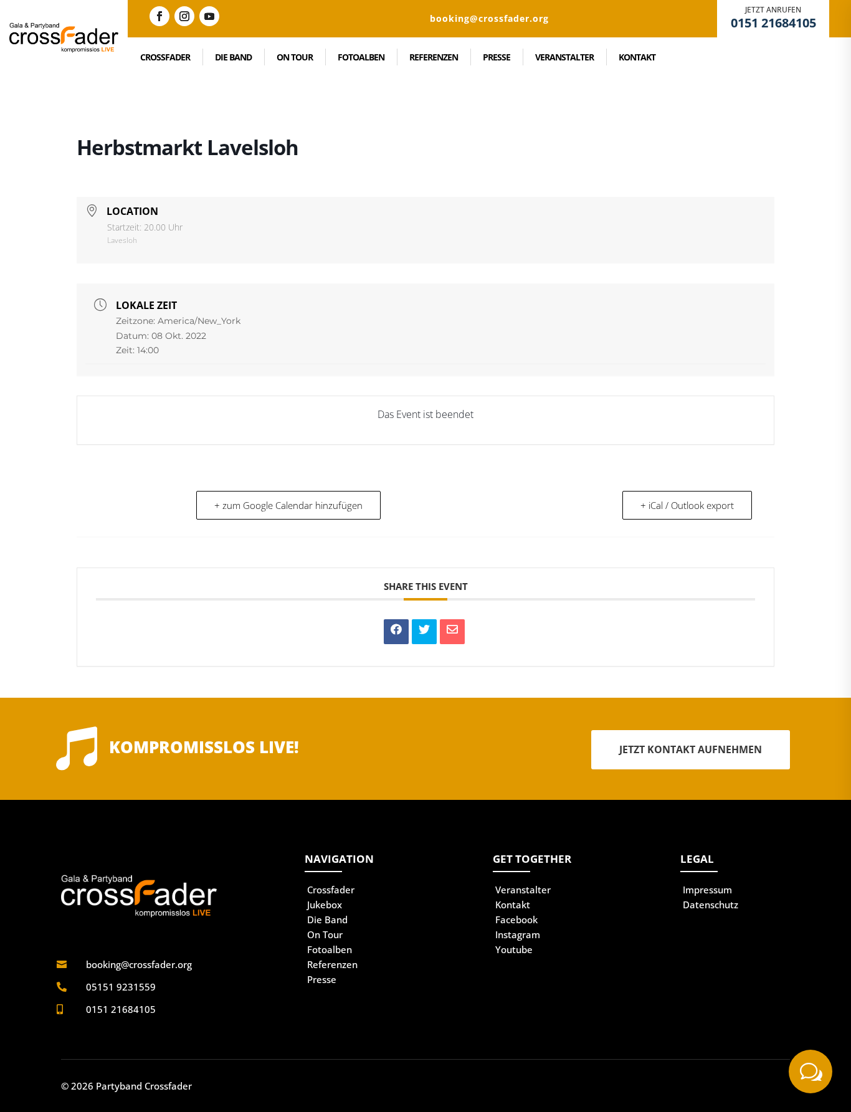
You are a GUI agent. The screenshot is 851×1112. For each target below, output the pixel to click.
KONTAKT (637, 57)
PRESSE (496, 57)
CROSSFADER (165, 57)
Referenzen (332, 964)
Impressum (707, 889)
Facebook (516, 919)
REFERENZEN (433, 57)
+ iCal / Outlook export (687, 505)
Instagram (517, 934)
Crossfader (330, 889)
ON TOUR (295, 57)
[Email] (452, 631)
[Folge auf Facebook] (159, 16)
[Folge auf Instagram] (184, 16)
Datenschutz (710, 904)
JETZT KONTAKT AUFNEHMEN (690, 749)
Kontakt (512, 904)
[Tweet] (424, 631)
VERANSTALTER (564, 57)
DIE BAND (233, 57)
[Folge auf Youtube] (209, 16)
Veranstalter (523, 889)
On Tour (325, 934)
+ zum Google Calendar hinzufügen (288, 505)
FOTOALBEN (361, 57)
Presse (321, 979)
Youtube (514, 949)
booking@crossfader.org (139, 964)
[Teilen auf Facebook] (396, 631)
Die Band (327, 919)
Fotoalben (329, 949)
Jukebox (324, 904)
